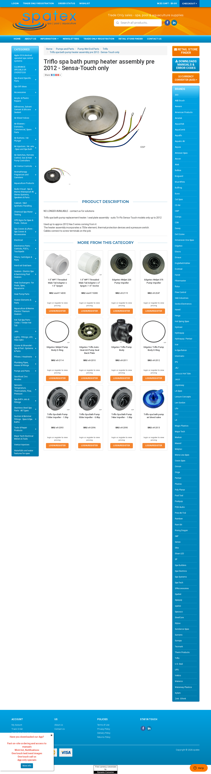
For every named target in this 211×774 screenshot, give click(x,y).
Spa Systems (181, 577)
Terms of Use (103, 725)
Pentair (178, 478)
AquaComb (180, 130)
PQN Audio (180, 507)
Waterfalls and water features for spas (23, 452)
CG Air (178, 205)
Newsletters (71, 39)
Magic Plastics (181, 426)
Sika (177, 548)
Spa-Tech (179, 582)
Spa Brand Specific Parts (22, 79)
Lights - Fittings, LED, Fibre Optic (23, 338)
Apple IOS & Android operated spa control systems (23, 58)
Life (176, 408)
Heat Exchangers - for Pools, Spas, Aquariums (24, 286)
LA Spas (178, 391)
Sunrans (178, 635)
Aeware (178, 106)
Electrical (18, 240)
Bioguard (179, 176)
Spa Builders (180, 565)
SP (176, 559)
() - (168, 3)
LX (176, 420)
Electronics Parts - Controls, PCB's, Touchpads (22, 249)
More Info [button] (27, 766)
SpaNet (178, 594)
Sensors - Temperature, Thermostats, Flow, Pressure (22, 389)
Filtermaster (180, 281)
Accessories (20, 92)
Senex (178, 542)
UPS (177, 670)
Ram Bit (178, 524)
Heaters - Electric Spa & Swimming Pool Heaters (24, 274)
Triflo (177, 658)
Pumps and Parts (22, 371)
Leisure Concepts (183, 397)
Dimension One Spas (184, 240)
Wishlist (84, 3)
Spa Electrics (181, 571)
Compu (178, 217)
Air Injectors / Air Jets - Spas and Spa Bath (24, 147)
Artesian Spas (181, 153)
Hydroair (178, 327)
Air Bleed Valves (21, 118)
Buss (177, 194)
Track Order (17, 729)
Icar (176, 344)
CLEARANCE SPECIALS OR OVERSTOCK (20, 70)
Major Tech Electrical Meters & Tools (23, 437)
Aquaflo (178, 135)
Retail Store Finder (131, 39)
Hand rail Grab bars (22, 265)
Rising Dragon (181, 530)
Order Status (66, 3)
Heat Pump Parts (21, 294)
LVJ (176, 414)
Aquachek (179, 124)
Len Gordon (180, 403)
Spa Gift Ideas (20, 86)
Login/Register (57, 311)
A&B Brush (180, 100)
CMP (177, 211)
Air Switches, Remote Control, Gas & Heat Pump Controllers (24, 158)
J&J (176, 368)
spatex (178, 606)
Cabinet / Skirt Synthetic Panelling (23, 204)
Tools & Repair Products (20, 429)
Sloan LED (179, 553)
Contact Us (154, 39)
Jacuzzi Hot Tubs (183, 373)
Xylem (178, 693)
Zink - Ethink (180, 698)
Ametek (178, 118)
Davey (178, 228)
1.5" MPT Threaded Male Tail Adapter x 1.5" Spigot (57, 282)
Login (15, 3)
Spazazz (179, 612)
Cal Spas (179, 199)
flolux (177, 286)
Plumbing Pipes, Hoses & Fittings (21, 364)
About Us (30, 39)
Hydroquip (179, 333)
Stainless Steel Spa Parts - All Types (23, 409)
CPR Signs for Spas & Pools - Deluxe (23, 221)
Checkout (189, 3)
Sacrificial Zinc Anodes (21, 378)
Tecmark (179, 646)
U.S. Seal (179, 664)
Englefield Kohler (182, 263)
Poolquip (179, 501)
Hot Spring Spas (182, 321)
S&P (176, 536)
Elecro (178, 252)
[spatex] (44, 19)
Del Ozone (179, 234)
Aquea (178, 147)
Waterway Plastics (183, 687)
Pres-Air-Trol (180, 513)
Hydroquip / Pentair (183, 339)
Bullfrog (178, 188)
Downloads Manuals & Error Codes (186, 64)
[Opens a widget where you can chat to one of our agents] (199, 768)
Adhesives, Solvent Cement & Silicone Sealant (23, 110)
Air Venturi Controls (23, 166)
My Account (17, 725)
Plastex (178, 484)
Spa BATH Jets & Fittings (21, 400)
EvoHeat (178, 269)
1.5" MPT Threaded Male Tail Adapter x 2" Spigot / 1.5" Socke (89, 282)
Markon (178, 437)
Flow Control (180, 292)
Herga (177, 315)
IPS (176, 362)
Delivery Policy (103, 733)
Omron (178, 466)
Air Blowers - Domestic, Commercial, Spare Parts (22, 128)
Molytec (178, 449)
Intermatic (179, 356)
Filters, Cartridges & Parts (23, 258)
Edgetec (178, 246)
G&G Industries (181, 298)
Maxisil (178, 443)
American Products (184, 112)
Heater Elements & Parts (22, 301)
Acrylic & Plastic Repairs (21, 99)
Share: (48, 75)
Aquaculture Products (24, 183)
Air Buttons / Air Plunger (21, 139)
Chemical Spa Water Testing (23, 213)
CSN (177, 222)
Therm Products (182, 652)
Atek (177, 164)
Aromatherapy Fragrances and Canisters (21, 175)
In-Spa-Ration (181, 350)
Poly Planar (180, 490)
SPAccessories (182, 588)
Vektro (178, 675)
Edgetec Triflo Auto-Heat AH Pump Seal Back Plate (89, 350)
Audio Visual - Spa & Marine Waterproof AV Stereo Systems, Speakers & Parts (24, 193)
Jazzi (177, 379)
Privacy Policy (103, 729)
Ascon (178, 159)
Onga (177, 472)
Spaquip (178, 600)
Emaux (178, 257)
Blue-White (180, 182)
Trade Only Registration (38, 3)
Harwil (178, 310)
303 (176, 95)
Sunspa (178, 640)
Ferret (177, 275)
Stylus (178, 623)
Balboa (178, 170)
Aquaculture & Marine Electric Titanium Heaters (24, 311)
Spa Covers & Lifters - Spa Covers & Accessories (23, 232)
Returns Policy (103, 737)
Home (17, 39)
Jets (16, 331)
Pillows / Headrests (23, 357)
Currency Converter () (185, 78)
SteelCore (179, 617)
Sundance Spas (182, 629)
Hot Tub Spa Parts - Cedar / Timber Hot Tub (22, 323)
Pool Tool (179, 495)
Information (48, 39)
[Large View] (57, 176)
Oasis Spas (180, 461)
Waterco (179, 681)
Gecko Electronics (183, 304)
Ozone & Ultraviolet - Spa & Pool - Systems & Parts (23, 348)
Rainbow (179, 519)
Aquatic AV (180, 141)
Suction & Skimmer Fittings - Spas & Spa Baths (23, 419)
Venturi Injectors (21, 445)
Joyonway (179, 385)
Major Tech (180, 431)
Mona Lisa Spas (182, 455)
